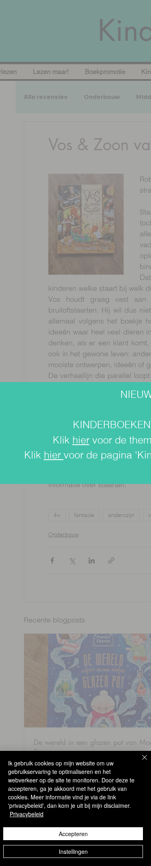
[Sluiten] (139, 762)
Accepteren (73, 834)
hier (80, 440)
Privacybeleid (26, 814)
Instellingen (73, 851)
